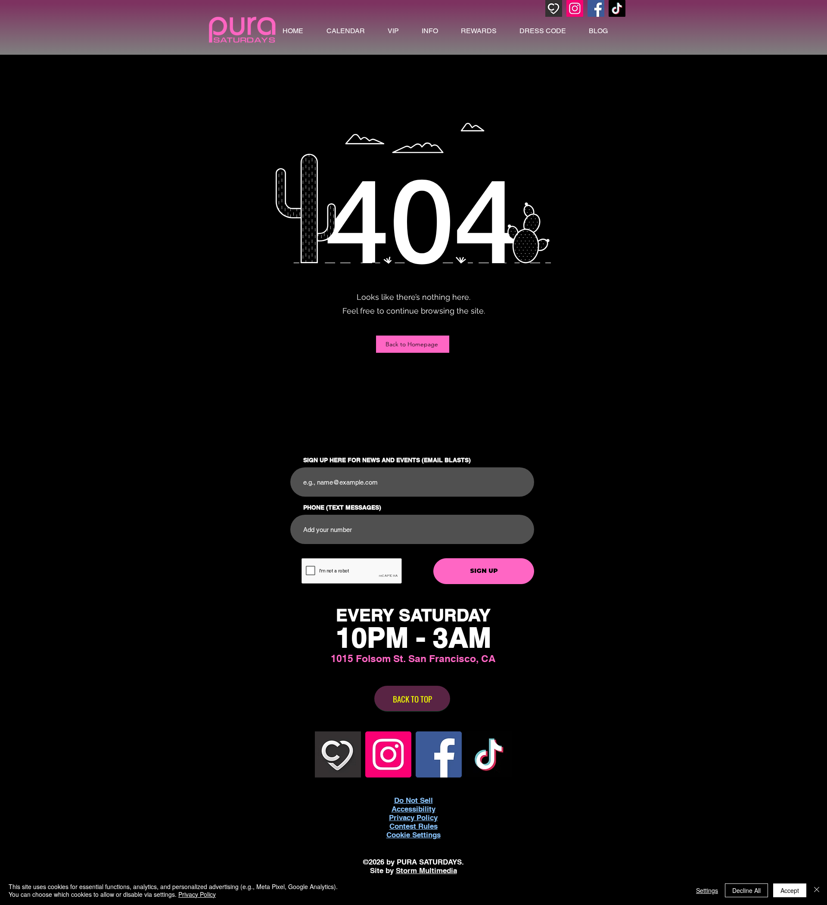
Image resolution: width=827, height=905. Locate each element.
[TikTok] (617, 8)
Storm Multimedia (426, 870)
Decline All (746, 890)
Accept (789, 890)
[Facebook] (596, 8)
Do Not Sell (413, 800)
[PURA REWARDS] (553, 8)
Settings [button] (707, 890)
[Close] (816, 890)
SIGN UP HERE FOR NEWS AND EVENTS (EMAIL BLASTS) (387, 460)
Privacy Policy (197, 894)
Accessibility (413, 809)
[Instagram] (574, 8)
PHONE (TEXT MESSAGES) (342, 507)
